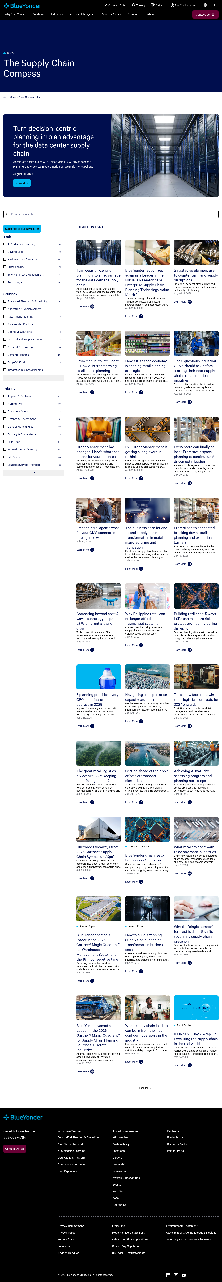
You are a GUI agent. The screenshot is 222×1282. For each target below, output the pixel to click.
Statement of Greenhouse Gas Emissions (191, 1232)
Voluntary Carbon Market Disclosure (188, 1239)
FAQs (116, 1198)
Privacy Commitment (71, 1226)
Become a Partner (178, 1144)
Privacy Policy (66, 1232)
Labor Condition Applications (130, 1239)
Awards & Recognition (126, 1178)
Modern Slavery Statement (128, 1232)
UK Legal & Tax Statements (128, 1253)
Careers (117, 1157)
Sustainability (121, 1144)
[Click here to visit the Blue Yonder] (4, 97)
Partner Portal (176, 1151)
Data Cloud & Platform (72, 1157)
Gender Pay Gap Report (126, 1246)
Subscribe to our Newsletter (22, 228)
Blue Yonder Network (71, 1144)
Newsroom (119, 1171)
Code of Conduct (68, 1253)
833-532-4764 (14, 1137)
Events (117, 1184)
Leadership (119, 1164)
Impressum (64, 1246)
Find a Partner (176, 1137)
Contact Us (119, 1205)
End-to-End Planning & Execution (78, 1137)
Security (118, 1191)
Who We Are (120, 1137)
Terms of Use (66, 1239)
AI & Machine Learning (71, 1151)
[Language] (205, 7)
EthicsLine (118, 1226)
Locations (119, 1151)
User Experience (68, 1171)
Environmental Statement (182, 1226)
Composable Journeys (71, 1164)
